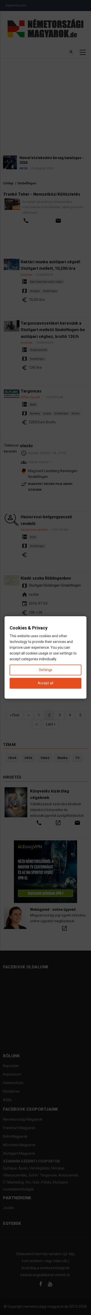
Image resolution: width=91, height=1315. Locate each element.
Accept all (45, 683)
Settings (45, 670)
